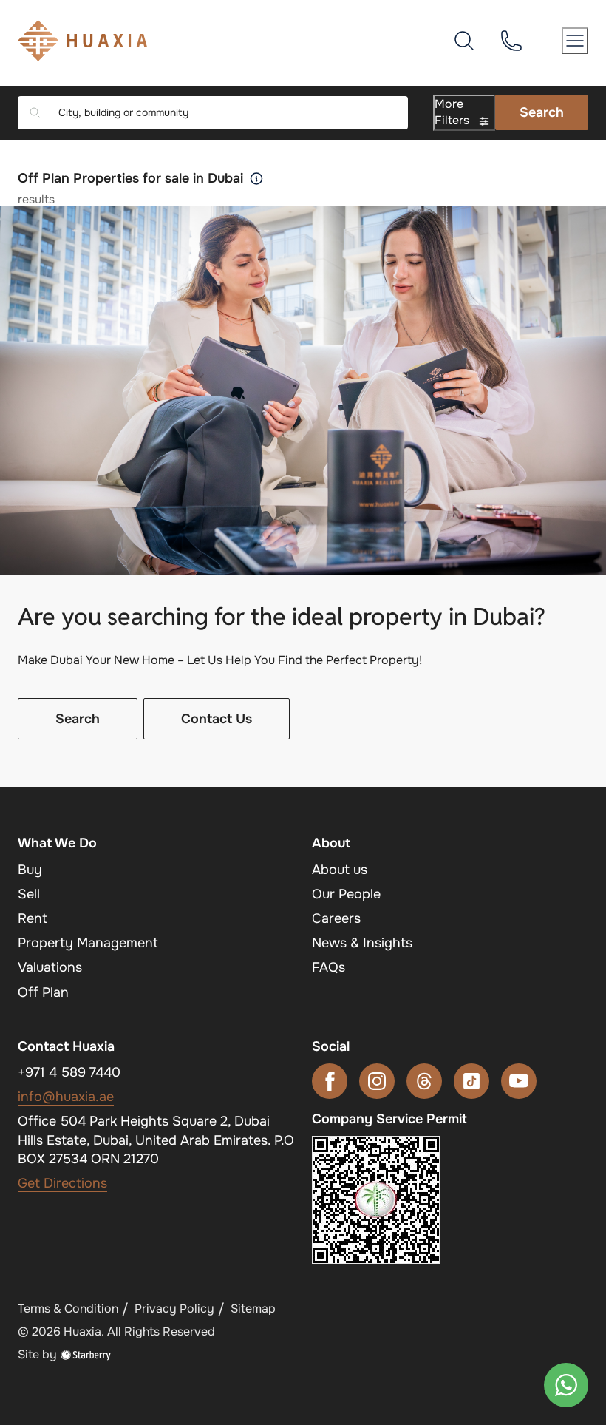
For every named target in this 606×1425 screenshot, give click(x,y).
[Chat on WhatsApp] (566, 1385)
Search (542, 112)
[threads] (424, 1081)
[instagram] (377, 1081)
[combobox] (224, 113)
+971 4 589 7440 (69, 1072)
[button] (575, 40)
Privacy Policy (174, 1308)
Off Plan (43, 992)
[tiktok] (471, 1081)
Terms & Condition (68, 1308)
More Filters (453, 112)
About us (339, 870)
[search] (464, 40)
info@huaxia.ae (66, 1097)
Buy (30, 870)
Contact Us (216, 719)
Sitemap (253, 1308)
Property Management (88, 943)
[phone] (511, 40)
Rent (32, 918)
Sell (29, 894)
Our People (346, 894)
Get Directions (62, 1183)
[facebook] (329, 1081)
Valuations (50, 967)
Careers (336, 918)
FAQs (328, 967)
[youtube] (519, 1081)
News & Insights (362, 943)
